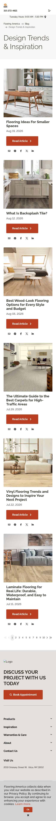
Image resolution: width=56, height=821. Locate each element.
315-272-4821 (10, 11)
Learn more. (23, 804)
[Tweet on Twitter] (26, 150)
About (7, 742)
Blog (27, 24)
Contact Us (10, 750)
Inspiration (10, 727)
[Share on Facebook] (20, 150)
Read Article (20, 141)
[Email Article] (9, 150)
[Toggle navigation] (49, 11)
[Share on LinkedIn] (32, 150)
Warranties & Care (15, 734)
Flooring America (12, 24)
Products (9, 719)
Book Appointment (25, 694)
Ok (28, 809)
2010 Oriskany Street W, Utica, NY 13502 (23, 767)
